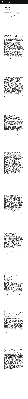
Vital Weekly (7, 2)
